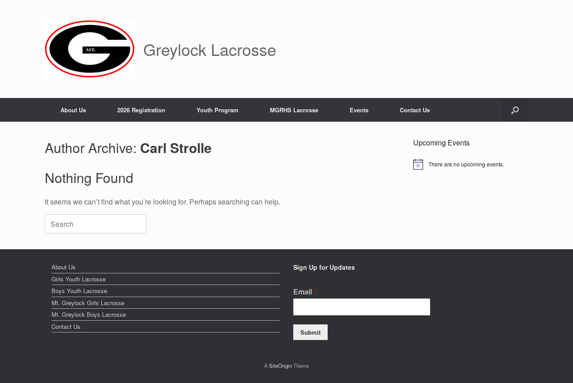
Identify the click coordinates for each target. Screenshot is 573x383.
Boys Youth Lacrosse (79, 290)
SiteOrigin (280, 365)
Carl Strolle (176, 147)
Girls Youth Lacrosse (78, 279)
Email (304, 292)
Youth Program (218, 110)
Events (359, 110)
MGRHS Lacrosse (294, 110)
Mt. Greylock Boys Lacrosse (88, 314)
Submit (310, 332)
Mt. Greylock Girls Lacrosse (87, 302)
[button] (515, 110)
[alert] (470, 164)
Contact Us (415, 110)
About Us (73, 110)
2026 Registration (141, 110)
